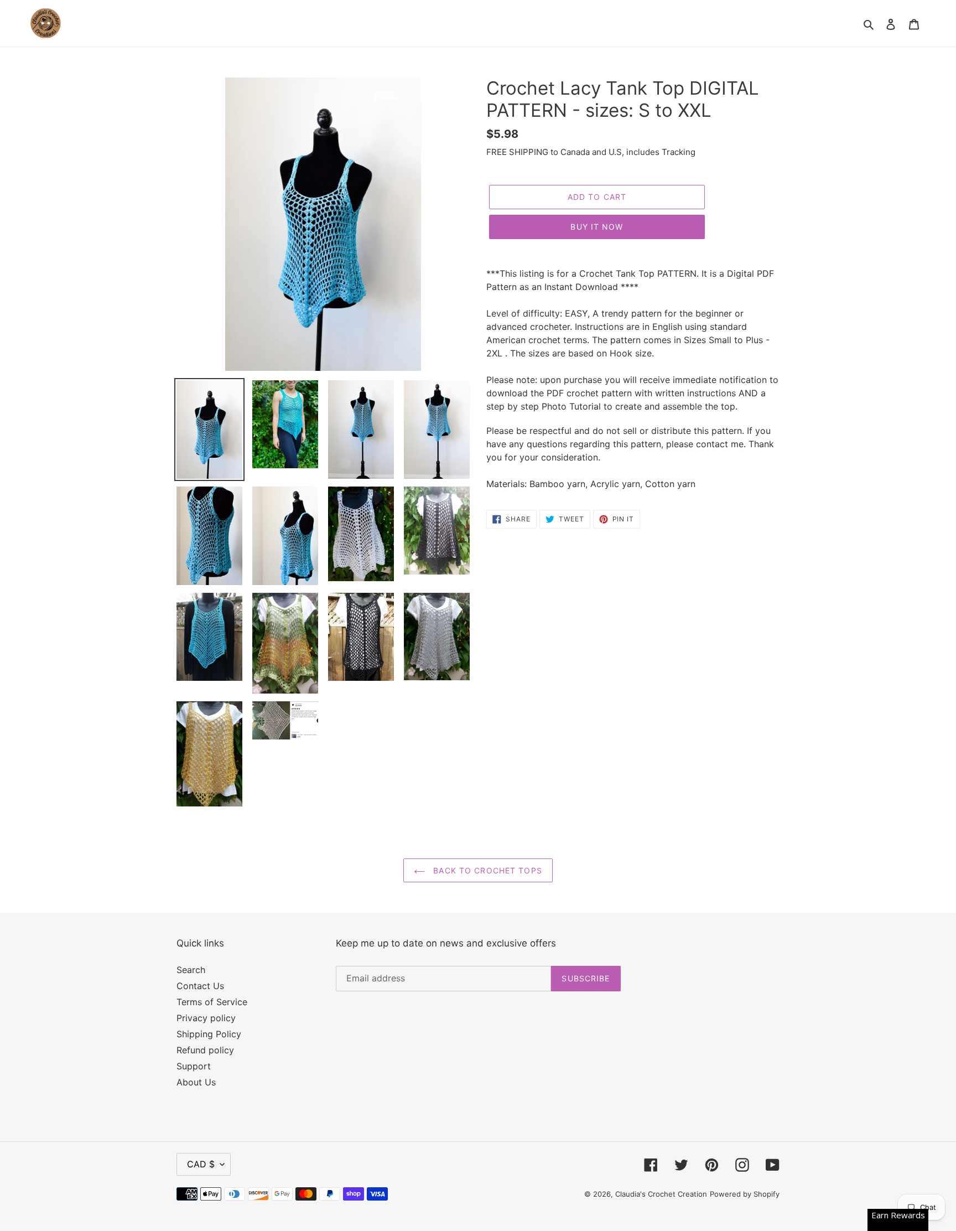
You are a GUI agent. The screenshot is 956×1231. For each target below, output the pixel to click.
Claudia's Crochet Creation (661, 1193)
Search (190, 969)
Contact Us (200, 985)
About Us (196, 1082)
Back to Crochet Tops (486, 870)
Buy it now (596, 226)
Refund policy (205, 1050)
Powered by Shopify (745, 1193)
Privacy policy (206, 1017)
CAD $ (201, 1164)
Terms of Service (211, 1001)
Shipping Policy (208, 1033)
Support (193, 1066)
